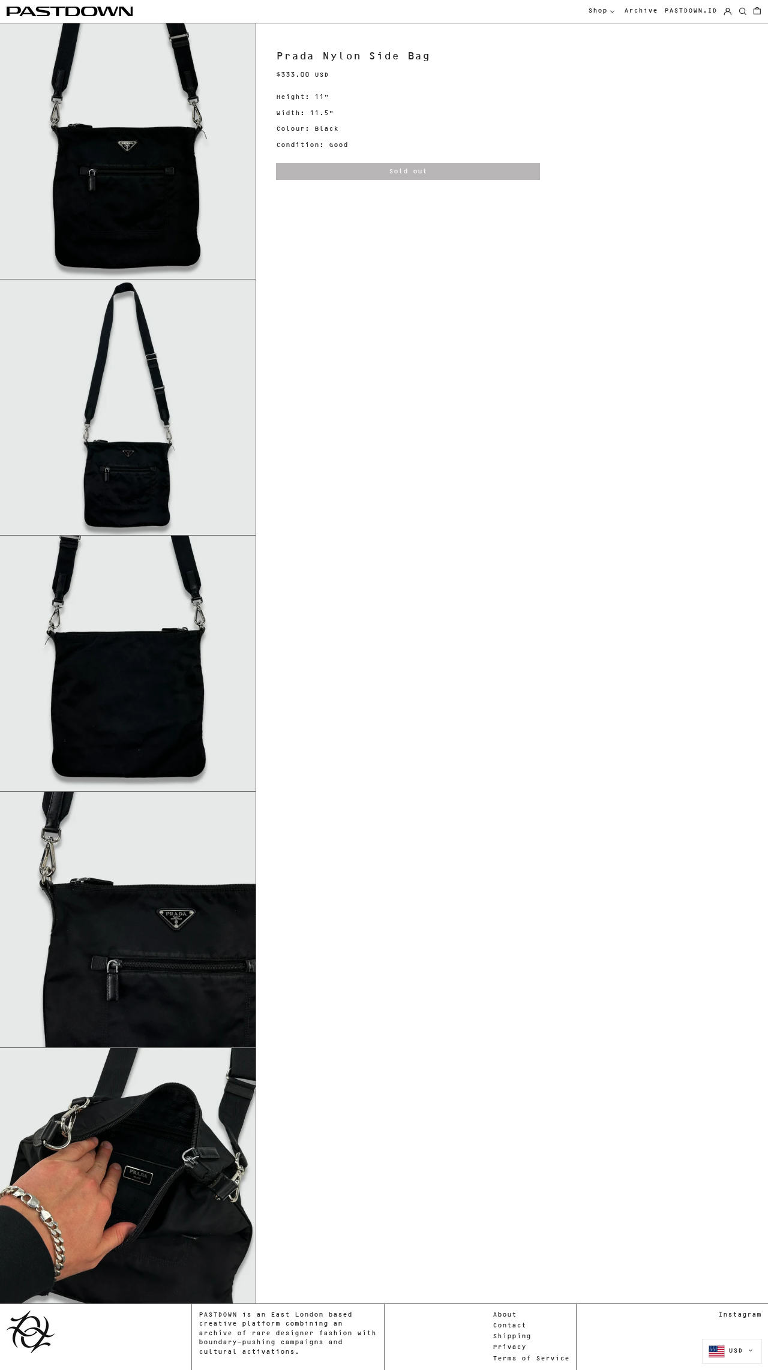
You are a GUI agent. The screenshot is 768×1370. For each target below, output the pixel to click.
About (505, 1315)
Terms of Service (531, 1359)
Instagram (739, 1315)
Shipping (512, 1336)
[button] (757, 12)
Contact (509, 1326)
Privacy (509, 1347)
